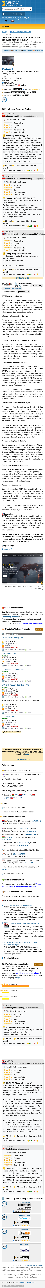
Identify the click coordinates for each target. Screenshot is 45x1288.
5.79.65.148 (36, 821)
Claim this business (22, 760)
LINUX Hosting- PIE (9, 653)
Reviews (39, 964)
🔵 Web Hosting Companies (20, 32)
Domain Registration (12, 289)
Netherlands (26, 795)
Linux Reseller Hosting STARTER (14, 638)
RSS (22, 1286)
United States (18, 798)
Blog (11, 1286)
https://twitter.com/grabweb (20, 905)
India (16, 795)
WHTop (4, 32)
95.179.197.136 (19, 854)
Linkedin (18, 1286)
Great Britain (28, 863)
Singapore (6, 798)
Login (12, 14)
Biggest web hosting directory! (14, 5)
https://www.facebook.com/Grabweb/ (23, 923)
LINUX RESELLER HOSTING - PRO (15, 685)
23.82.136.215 (24, 829)
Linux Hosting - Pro (9, 716)
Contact (22, 1282)
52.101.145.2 (10, 837)
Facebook (3, 1286)
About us (7, 549)
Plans (40, 629)
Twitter (7, 1286)
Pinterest (15, 1286)
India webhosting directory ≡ (33, 1265)
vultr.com (5, 869)
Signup (21, 14)
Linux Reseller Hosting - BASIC (13, 669)
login (27, 754)
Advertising (31, 1282)
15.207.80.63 (24, 843)
